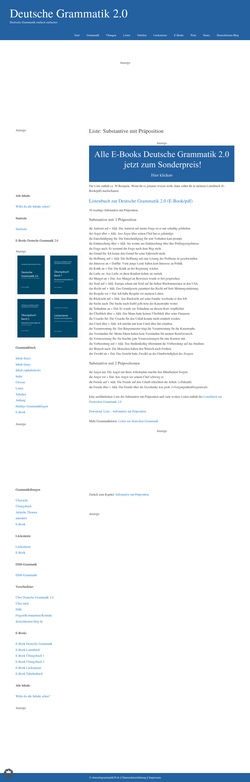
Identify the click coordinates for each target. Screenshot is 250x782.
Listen (126, 35)
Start (77, 35)
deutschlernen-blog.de (29, 621)
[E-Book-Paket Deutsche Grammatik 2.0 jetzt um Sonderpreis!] (161, 181)
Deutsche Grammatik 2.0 (69, 13)
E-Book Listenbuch (28, 650)
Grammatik (93, 35)
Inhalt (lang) (23, 364)
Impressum (155, 777)
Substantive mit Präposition (132, 494)
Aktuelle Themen (26, 512)
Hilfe (19, 609)
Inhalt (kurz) (23, 358)
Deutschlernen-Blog (228, 35)
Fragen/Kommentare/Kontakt (34, 615)
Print (193, 35)
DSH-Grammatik (26, 575)
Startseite (21, 229)
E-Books (179, 35)
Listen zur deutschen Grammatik (138, 421)
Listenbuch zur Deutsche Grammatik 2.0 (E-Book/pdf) (141, 201)
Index (19, 376)
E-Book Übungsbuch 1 (30, 655)
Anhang (21, 400)
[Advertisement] (125, 92)
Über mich (22, 603)
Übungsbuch (23, 506)
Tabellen (141, 35)
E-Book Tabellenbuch (29, 673)
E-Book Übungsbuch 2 (30, 662)
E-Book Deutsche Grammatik (34, 644)
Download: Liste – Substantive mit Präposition (117, 411)
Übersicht (22, 500)
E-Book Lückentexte (28, 668)
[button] (8, 773)
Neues (206, 35)
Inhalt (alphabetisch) (28, 370)
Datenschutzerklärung (134, 777)
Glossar (20, 382)
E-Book (20, 412)
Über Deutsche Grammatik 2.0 (35, 597)
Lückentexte (160, 35)
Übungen (111, 35)
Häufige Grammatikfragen (32, 406)
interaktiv (21, 518)
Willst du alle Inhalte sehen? (33, 206)
